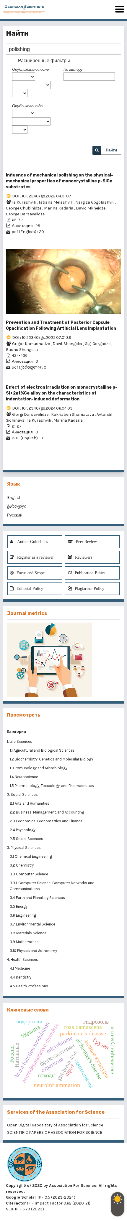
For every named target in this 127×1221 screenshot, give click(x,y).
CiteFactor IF (18, 1203)
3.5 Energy (19, 906)
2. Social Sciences (22, 794)
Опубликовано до (27, 106)
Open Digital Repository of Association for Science (55, 1125)
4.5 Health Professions (29, 986)
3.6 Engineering (23, 915)
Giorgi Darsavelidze (30, 414)
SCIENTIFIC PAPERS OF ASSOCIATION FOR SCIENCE (54, 1132)
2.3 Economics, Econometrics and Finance (46, 821)
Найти (111, 150)
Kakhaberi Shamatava (73, 414)
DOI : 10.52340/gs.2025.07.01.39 (41, 337)
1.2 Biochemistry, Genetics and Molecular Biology (52, 759)
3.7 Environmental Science (33, 924)
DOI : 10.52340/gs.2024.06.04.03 (42, 408)
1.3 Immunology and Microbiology (39, 768)
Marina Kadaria (59, 208)
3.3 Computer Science (29, 874)
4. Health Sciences (22, 959)
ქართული (16, 506)
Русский (14, 515)
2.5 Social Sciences (27, 838)
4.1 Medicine (20, 968)
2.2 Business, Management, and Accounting (47, 812)
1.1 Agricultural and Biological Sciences (43, 750)
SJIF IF (12, 1209)
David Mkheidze (91, 208)
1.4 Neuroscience (24, 777)
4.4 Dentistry (21, 977)
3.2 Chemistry (22, 865)
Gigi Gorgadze (98, 343)
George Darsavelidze (25, 214)
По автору (73, 69)
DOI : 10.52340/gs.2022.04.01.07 (41, 196)
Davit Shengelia (68, 343)
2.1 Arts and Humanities (30, 803)
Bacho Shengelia (22, 349)
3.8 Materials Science (28, 933)
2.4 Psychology (23, 830)
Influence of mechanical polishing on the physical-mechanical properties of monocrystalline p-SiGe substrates (59, 181)
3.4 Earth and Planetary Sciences (38, 897)
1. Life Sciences (19, 741)
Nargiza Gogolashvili (95, 202)
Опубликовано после (30, 69)
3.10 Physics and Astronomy (34, 950)
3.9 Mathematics (25, 942)
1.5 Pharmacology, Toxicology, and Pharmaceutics (52, 785)
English (14, 497)
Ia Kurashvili (24, 202)
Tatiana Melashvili (56, 202)
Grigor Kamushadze (31, 343)
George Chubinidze (24, 208)
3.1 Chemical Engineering (31, 856)
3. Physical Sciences (24, 847)
